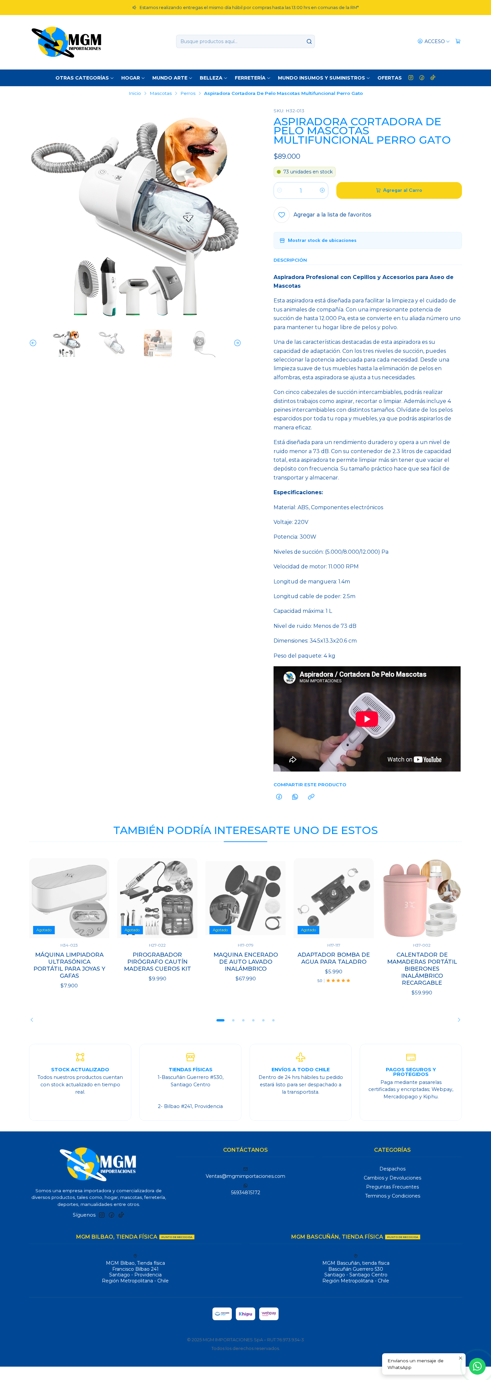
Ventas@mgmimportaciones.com (245, 1176)
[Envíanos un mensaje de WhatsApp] (477, 1366)
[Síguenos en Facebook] (422, 78)
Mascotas (161, 93)
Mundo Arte (169, 78)
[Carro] (458, 41)
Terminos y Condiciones (392, 1196)
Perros (187, 93)
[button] (220, 1020)
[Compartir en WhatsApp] (295, 797)
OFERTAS (389, 78)
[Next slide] (236, 343)
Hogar (130, 78)
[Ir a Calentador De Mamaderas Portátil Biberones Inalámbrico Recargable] (422, 898)
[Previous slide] (34, 343)
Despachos (392, 1169)
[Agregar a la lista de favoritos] (97, 898)
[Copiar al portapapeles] (311, 797)
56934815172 (245, 1193)
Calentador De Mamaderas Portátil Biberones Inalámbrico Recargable (422, 968)
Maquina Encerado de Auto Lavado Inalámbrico (245, 961)
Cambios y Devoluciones (392, 1178)
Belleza (211, 78)
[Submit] (309, 41)
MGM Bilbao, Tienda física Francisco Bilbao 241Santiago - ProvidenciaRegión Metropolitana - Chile (135, 1272)
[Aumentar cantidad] (322, 190)
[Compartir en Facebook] (279, 797)
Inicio (135, 93)
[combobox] (245, 41)
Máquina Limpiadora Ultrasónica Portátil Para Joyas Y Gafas (69, 965)
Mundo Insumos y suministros (321, 78)
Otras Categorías (82, 78)
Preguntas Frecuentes (392, 1187)
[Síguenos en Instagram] (411, 78)
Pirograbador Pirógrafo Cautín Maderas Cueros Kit (157, 961)
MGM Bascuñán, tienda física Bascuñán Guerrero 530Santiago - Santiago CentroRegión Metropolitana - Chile (355, 1272)
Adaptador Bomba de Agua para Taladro (334, 958)
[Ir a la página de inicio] (66, 41)
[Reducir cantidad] (279, 190)
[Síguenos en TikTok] (433, 78)
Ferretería (250, 78)
